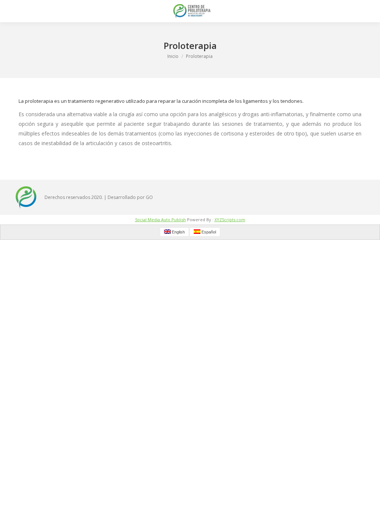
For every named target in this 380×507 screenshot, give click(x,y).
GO (149, 197)
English (178, 232)
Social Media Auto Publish (160, 219)
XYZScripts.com (229, 219)
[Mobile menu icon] (11, 11)
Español (208, 232)
